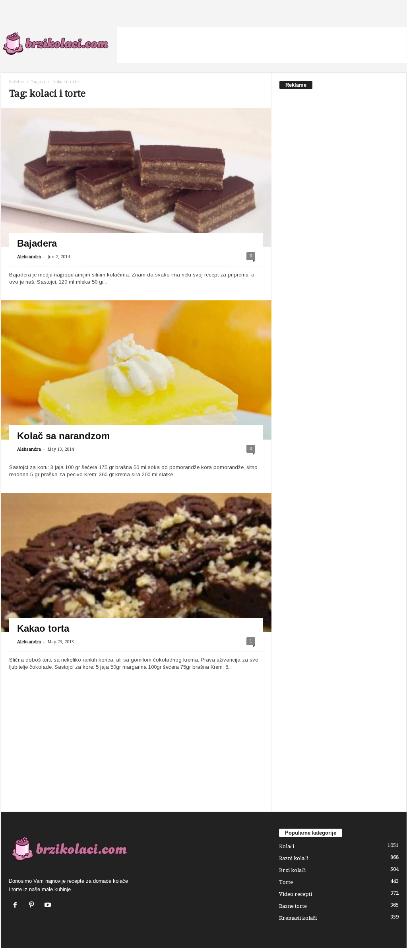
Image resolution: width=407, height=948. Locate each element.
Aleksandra (29, 256)
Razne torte (293, 906)
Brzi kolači (292, 870)
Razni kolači (293, 858)
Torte (286, 882)
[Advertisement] (262, 45)
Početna (16, 82)
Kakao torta (43, 628)
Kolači (286, 846)
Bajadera (37, 243)
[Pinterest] (33, 906)
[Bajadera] (136, 184)
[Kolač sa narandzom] (136, 419)
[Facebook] (17, 906)
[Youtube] (48, 906)
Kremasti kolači (298, 918)
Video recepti (295, 894)
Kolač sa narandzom (63, 435)
